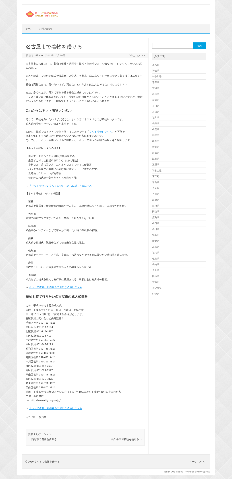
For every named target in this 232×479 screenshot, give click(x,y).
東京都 (155, 64)
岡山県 (155, 211)
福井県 (155, 117)
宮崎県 (155, 282)
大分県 (155, 270)
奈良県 (155, 182)
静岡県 (155, 141)
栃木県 (155, 94)
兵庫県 (155, 194)
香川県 (155, 229)
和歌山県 (157, 170)
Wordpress (204, 471)
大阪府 (155, 188)
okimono (39, 55)
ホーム (29, 28)
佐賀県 (155, 258)
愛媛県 (155, 241)
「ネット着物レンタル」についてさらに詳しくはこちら (60, 185)
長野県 (155, 123)
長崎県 (155, 264)
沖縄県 (155, 293)
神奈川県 (157, 76)
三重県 (155, 164)
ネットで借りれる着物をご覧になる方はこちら (55, 287)
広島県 (155, 217)
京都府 (155, 176)
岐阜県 (155, 153)
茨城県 (155, 88)
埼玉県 (155, 70)
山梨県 (155, 129)
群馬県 (155, 135)
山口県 (155, 223)
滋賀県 (155, 158)
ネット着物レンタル (100, 131)
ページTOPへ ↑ (198, 461)
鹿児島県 (157, 288)
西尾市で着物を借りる (42, 439)
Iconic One (169, 471)
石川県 (155, 105)
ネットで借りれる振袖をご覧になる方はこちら (55, 408)
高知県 (155, 246)
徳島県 (155, 235)
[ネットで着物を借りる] (42, 18)
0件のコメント (137, 55)
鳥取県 (155, 200)
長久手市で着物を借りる (126, 439)
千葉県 (155, 82)
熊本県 (155, 276)
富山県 (155, 111)
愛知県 (42, 417)
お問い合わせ (45, 28)
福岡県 (155, 252)
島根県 (155, 205)
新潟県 (155, 100)
